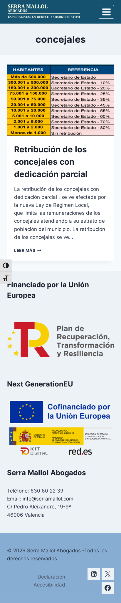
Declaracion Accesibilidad (49, 581)
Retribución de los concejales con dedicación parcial (51, 161)
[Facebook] (108, 588)
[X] (108, 574)
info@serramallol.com (48, 499)
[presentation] (60, 100)
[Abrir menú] (106, 12)
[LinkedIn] (94, 574)
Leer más (27, 250)
